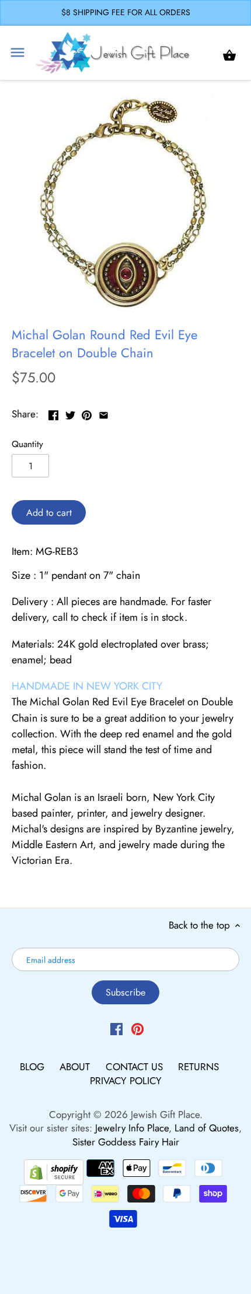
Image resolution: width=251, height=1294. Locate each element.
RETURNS (198, 1067)
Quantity (27, 444)
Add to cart (49, 512)
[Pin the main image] (87, 413)
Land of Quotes (207, 1128)
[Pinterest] (137, 1029)
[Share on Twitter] (70, 413)
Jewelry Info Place (132, 1128)
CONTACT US (136, 1067)
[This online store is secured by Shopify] (53, 1170)
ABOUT (76, 1067)
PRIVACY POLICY (126, 1081)
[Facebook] (116, 1029)
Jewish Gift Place (165, 1114)
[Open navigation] (17, 52)
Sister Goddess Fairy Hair (125, 1142)
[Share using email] (104, 413)
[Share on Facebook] (53, 413)
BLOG (33, 1067)
